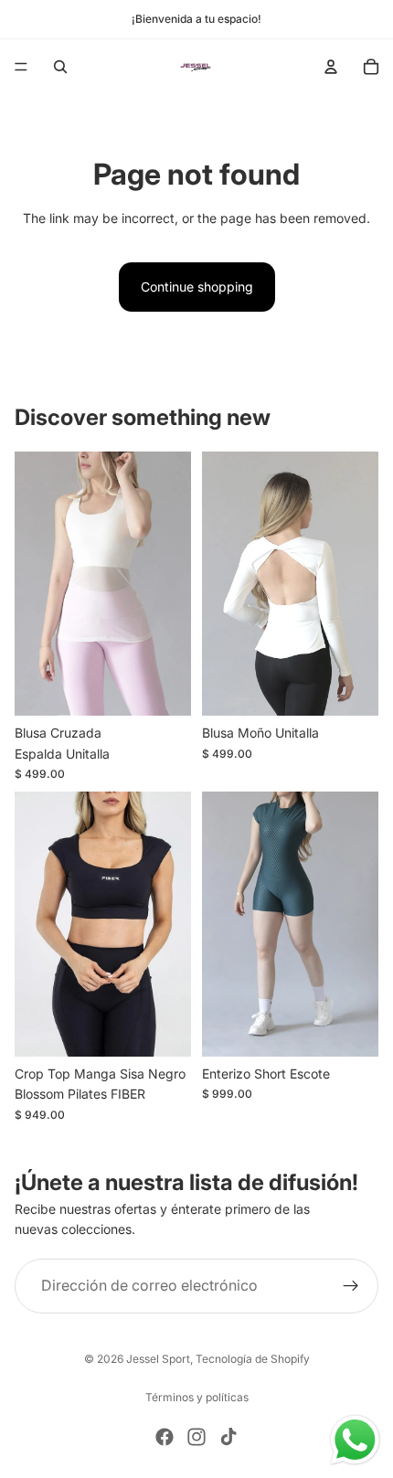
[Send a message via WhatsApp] (355, 1440)
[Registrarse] (351, 1285)
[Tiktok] (228, 1437)
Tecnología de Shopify (253, 1359)
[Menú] (21, 67)
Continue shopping (197, 286)
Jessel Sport (158, 1359)
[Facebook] (164, 1437)
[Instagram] (196, 1437)
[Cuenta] (331, 67)
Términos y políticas (197, 1397)
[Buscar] (60, 67)
